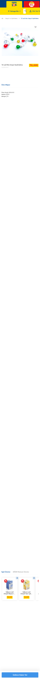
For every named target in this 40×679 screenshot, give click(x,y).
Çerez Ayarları (20, 675)
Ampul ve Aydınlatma (11, 18)
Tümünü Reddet (20, 669)
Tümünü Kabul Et (20, 664)
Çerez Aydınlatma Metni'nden (11, 656)
